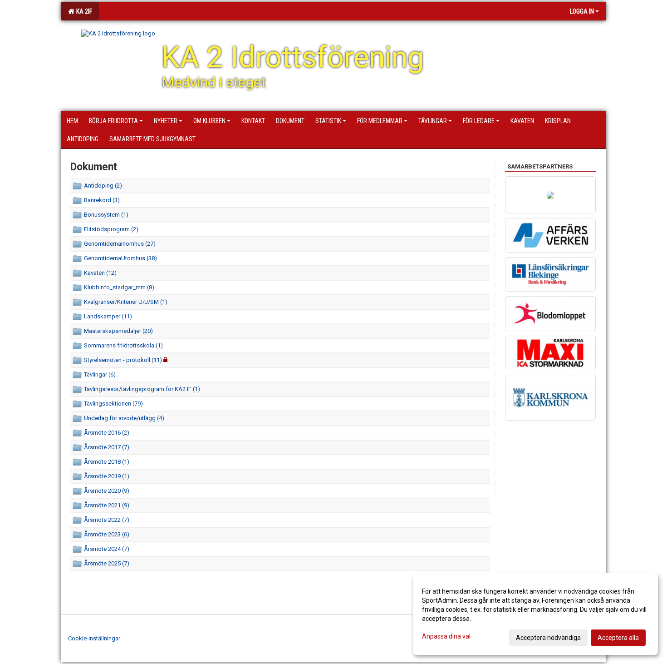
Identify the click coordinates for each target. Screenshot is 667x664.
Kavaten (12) (100, 272)
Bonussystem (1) (106, 214)
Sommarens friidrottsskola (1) (123, 345)
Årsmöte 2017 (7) (106, 447)
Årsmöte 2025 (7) (106, 563)
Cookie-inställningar (94, 638)
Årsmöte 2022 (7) (106, 519)
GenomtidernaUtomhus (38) (120, 258)
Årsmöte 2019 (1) (106, 476)
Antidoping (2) (103, 185)
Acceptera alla (618, 637)
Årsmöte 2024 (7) (106, 548)
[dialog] (535, 614)
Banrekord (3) (102, 200)
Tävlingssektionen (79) (113, 403)
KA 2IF (83, 11)
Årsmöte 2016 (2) (106, 432)
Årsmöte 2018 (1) (106, 461)
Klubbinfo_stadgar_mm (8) (119, 287)
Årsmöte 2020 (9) (106, 490)
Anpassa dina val (446, 636)
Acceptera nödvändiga (548, 637)
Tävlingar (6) (100, 374)
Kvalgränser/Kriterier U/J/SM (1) (125, 301)
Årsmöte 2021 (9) (106, 505)
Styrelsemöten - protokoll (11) (123, 360)
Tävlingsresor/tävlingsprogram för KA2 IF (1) (142, 389)
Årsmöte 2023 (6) (106, 534)
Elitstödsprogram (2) (111, 229)
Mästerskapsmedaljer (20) (118, 330)
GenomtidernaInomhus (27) (120, 243)
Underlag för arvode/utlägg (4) (124, 418)
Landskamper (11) (108, 316)
